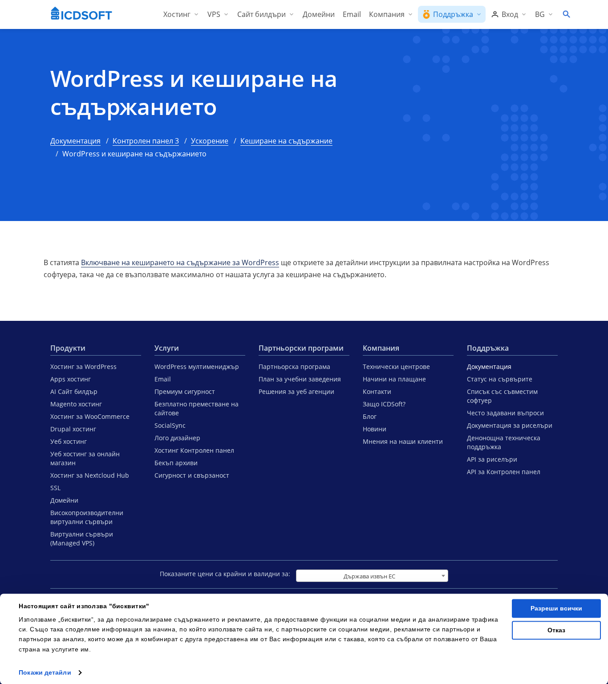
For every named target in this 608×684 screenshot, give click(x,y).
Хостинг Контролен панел (194, 450)
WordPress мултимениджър (196, 366)
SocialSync (170, 425)
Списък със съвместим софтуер (502, 396)
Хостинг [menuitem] (177, 14)
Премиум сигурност (184, 391)
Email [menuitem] (352, 14)
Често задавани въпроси (505, 413)
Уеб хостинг (68, 441)
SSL (55, 487)
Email (162, 379)
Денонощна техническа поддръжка (503, 442)
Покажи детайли (45, 672)
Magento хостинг (76, 404)
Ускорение (209, 141)
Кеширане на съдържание (286, 141)
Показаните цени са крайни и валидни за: (225, 573)
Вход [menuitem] (510, 14)
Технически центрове (396, 366)
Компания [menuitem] (387, 14)
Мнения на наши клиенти (403, 441)
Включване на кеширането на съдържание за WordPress (180, 262)
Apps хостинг (70, 379)
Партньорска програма (294, 366)
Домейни (64, 500)
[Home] (81, 14)
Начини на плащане (394, 379)
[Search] (566, 14)
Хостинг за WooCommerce (90, 416)
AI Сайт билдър (73, 391)
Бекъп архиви (176, 463)
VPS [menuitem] (213, 14)
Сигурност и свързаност (191, 475)
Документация (75, 141)
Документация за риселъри (509, 425)
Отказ (556, 630)
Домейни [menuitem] (319, 14)
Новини (374, 429)
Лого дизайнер (177, 438)
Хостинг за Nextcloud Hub (89, 475)
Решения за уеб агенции (296, 391)
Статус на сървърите (499, 379)
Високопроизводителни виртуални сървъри (86, 517)
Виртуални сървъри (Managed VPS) (81, 538)
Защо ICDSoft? (384, 404)
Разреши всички (556, 608)
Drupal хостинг (73, 429)
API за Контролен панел (503, 471)
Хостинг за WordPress (83, 366)
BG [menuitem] (540, 14)
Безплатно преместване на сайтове (196, 408)
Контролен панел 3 (146, 141)
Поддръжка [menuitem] (453, 14)
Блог (370, 416)
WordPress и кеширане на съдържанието (193, 92)
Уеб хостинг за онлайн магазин (85, 458)
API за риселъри (492, 459)
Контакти (377, 391)
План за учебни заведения (300, 379)
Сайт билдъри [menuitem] (261, 14)
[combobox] (372, 575)
